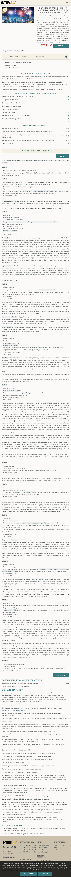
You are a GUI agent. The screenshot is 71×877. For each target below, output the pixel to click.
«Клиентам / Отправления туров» (13, 710)
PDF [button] (63, 156)
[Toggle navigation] (67, 2)
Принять (44, 874)
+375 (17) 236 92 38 (28, 852)
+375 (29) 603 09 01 (45, 860)
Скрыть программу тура (35, 151)
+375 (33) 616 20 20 (28, 850)
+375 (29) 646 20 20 (28, 847)
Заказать (61, 46)
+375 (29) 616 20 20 (28, 845)
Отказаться (28, 874)
